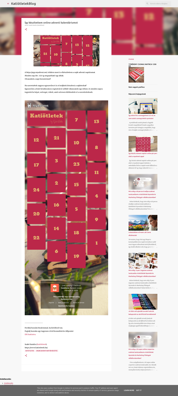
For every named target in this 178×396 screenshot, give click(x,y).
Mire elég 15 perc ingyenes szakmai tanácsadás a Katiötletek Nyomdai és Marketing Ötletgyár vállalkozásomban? (142, 273)
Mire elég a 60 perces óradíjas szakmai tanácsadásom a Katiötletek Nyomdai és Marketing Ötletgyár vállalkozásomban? (142, 194)
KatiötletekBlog (23, 3)
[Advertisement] (122, 89)
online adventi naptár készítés (46, 350)
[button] (26, 29)
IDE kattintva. (30, 334)
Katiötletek (41, 344)
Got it (139, 390)
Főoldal (131, 59)
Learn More (129, 390)
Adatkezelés (8, 383)
